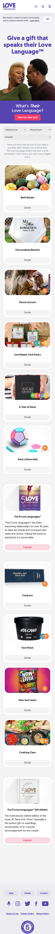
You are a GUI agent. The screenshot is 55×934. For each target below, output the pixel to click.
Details (27, 208)
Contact (44, 893)
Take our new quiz (27, 117)
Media (27, 893)
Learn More (34, 20)
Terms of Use (12, 913)
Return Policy (42, 913)
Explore (27, 547)
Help (11, 893)
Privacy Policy (27, 913)
